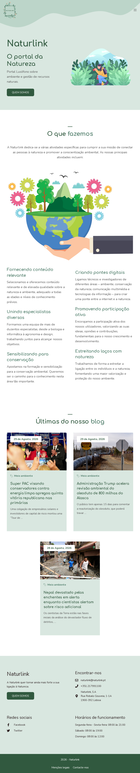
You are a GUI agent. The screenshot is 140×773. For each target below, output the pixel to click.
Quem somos (20, 92)
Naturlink (74, 759)
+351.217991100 (91, 686)
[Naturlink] (10, 10)
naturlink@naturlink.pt (93, 680)
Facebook (19, 725)
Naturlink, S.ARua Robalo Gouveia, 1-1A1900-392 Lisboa (96, 696)
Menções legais (60, 767)
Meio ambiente (23, 476)
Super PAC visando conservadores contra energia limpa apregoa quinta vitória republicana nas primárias (36, 493)
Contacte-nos (81, 767)
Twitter (18, 730)
